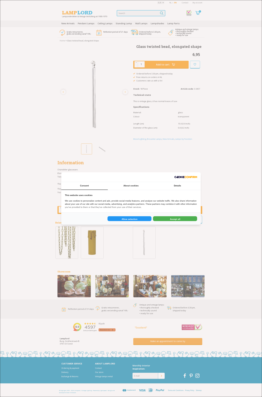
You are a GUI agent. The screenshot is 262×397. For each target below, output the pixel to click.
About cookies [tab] (131, 185)
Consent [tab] (84, 185)
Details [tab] (177, 185)
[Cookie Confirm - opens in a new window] (185, 177)
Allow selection (130, 219)
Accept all (175, 219)
